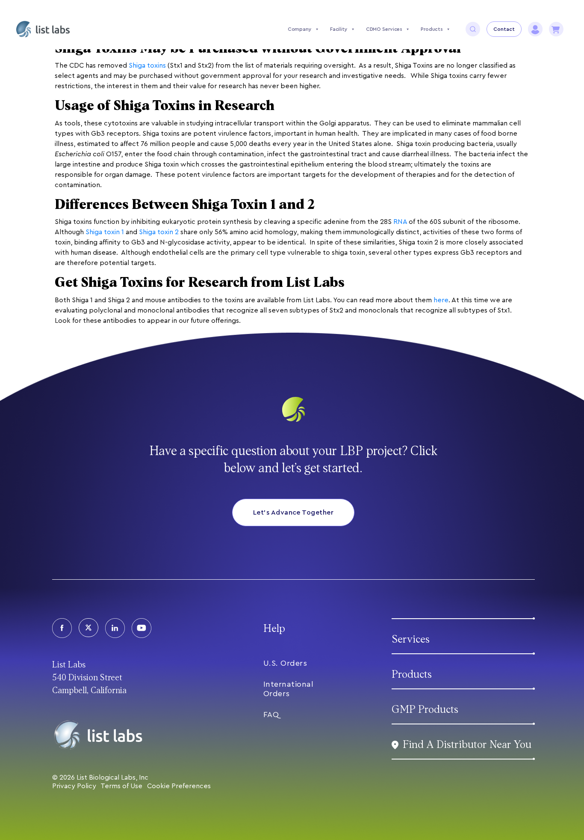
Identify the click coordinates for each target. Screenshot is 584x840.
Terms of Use (121, 786)
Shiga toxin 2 (159, 232)
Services (411, 639)
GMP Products (425, 709)
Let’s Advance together (293, 512)
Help (274, 628)
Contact (504, 29)
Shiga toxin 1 (105, 232)
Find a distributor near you (467, 744)
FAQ (271, 714)
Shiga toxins (147, 65)
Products (432, 29)
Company (300, 29)
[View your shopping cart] (556, 29)
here (441, 300)
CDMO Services (384, 29)
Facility (339, 29)
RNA (400, 221)
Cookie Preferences (179, 786)
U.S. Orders (285, 663)
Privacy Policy (74, 786)
